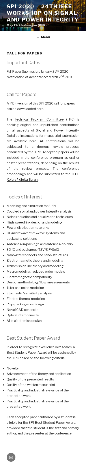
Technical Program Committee (39, 119)
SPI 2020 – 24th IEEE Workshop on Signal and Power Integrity (43, 13)
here (40, 109)
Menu (45, 37)
